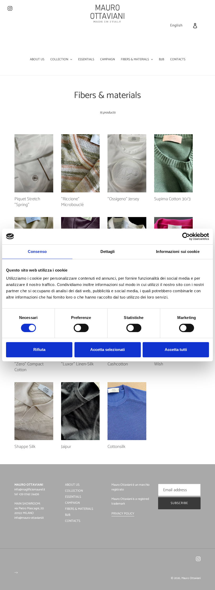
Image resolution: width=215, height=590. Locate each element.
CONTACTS (72, 520)
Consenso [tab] (37, 251)
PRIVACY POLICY (122, 513)
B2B (67, 514)
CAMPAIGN (72, 502)
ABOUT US (72, 484)
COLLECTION (74, 490)
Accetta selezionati (107, 349)
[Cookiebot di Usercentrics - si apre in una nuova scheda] (186, 236)
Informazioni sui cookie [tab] (177, 251)
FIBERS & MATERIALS (79, 508)
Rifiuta (39, 349)
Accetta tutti (176, 349)
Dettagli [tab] (107, 251)
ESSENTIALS (73, 496)
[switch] (81, 328)
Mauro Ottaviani (191, 578)
